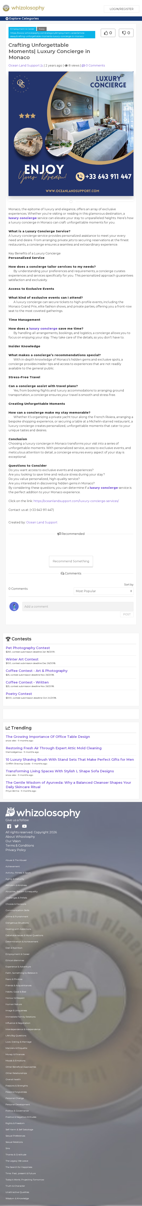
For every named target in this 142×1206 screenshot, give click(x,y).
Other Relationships (16, 1073)
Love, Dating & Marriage (18, 1041)
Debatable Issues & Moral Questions (24, 935)
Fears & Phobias (14, 979)
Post (127, 614)
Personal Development (18, 1104)
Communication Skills (17, 910)
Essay (42, 28)
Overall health (13, 1079)
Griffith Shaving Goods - (19, 763)
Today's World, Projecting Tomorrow (25, 1179)
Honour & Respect (15, 998)
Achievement (13, 866)
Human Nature (14, 1004)
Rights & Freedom (15, 1123)
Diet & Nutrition (14, 947)
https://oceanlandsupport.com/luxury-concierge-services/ (76, 501)
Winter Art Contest (22, 659)
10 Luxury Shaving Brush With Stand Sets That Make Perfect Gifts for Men (70, 760)
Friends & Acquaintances (18, 985)
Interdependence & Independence (23, 1029)
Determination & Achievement (22, 941)
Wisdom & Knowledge (17, 1198)
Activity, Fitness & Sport (18, 872)
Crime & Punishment (17, 916)
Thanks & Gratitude (16, 1154)
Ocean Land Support (24, 65)
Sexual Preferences (15, 1135)
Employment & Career (22, 28)
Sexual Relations (14, 1142)
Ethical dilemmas (15, 960)
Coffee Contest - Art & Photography (36, 671)
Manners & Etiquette (16, 1048)
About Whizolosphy (20, 836)
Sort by (128, 584)
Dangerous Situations (17, 922)
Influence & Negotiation (18, 1023)
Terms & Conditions (20, 845)
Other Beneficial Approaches (21, 1066)
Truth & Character (15, 1185)
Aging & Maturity (15, 879)
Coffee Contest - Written (27, 682)
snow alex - (12, 740)
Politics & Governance (17, 1110)
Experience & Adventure (18, 966)
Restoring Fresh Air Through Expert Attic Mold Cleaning (54, 748)
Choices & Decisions (16, 904)
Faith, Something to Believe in (22, 972)
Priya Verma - (13, 790)
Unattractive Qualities (17, 1192)
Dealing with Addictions (18, 929)
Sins (8, 1148)
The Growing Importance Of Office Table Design (48, 737)
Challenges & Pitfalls (16, 897)
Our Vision (13, 841)
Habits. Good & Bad (16, 991)
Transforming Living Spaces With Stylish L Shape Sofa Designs (60, 771)
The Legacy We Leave (17, 1160)
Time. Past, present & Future (21, 1173)
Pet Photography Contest (28, 648)
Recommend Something (71, 561)
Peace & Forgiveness (16, 1091)
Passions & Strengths (17, 1085)
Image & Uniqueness (16, 1010)
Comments (95, 65)
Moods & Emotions (15, 1060)
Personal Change (15, 1098)
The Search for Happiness (19, 1167)
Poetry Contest (19, 694)
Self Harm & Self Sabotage (19, 1129)
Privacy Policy (16, 850)
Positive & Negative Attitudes (21, 1117)
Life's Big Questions (16, 1035)
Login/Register (121, 9)
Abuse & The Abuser (16, 860)
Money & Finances (15, 1054)
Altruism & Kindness (16, 885)
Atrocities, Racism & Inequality (22, 891)
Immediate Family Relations (21, 1016)
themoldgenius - (15, 752)
